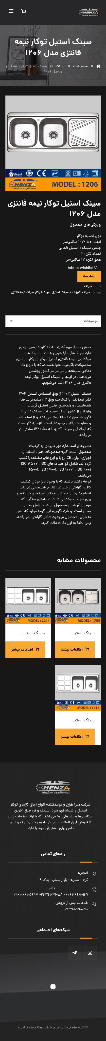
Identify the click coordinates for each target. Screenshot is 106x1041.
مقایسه (89, 276)
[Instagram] (90, 953)
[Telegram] (75, 953)
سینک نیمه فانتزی (22, 292)
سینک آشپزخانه (80, 292)
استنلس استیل (39, 394)
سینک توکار (42, 292)
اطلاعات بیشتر (72, 650)
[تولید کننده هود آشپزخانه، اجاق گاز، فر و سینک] (88, 12)
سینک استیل (60, 292)
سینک (88, 286)
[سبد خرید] (23, 11)
